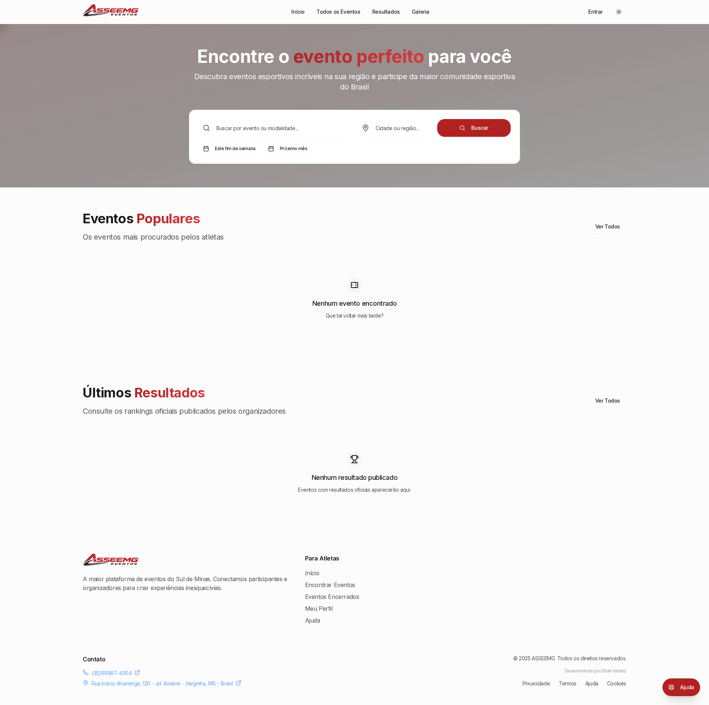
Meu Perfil (319, 608)
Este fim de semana (235, 148)
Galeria (420, 12)
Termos (567, 683)
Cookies (616, 683)
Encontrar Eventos (330, 585)
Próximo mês (294, 148)
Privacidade (536, 683)
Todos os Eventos (338, 12)
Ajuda (312, 620)
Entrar (595, 12)
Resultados (386, 12)
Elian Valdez (614, 671)
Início (298, 12)
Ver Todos (607, 226)
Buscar (479, 128)
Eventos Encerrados (332, 596)
